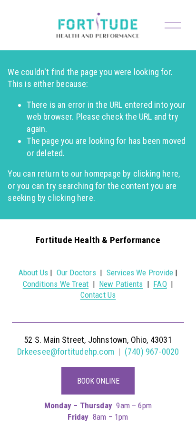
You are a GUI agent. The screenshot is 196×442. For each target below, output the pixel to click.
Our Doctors (76, 272)
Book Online (98, 381)
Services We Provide (140, 272)
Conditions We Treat (55, 284)
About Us (33, 272)
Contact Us (98, 295)
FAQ (160, 284)
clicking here (155, 174)
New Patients (121, 284)
